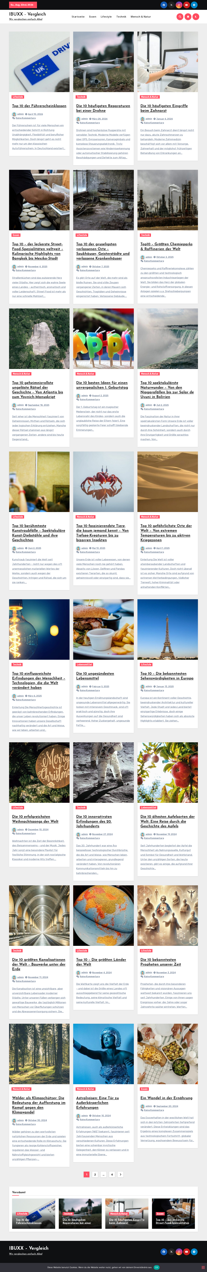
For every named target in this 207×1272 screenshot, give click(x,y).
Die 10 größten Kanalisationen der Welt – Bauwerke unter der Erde (38, 964)
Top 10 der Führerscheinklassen (39, 106)
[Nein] (203, 1267)
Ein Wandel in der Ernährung (166, 1098)
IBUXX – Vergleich (28, 1248)
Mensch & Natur (141, 16)
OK (156, 1267)
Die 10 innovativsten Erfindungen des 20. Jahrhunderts (94, 821)
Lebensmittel (84, 664)
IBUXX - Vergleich (27, 14)
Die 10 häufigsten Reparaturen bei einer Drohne (77, 1223)
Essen (92, 16)
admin (20, 114)
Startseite (78, 16)
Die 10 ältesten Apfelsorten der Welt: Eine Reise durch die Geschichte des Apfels (167, 821)
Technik (121, 16)
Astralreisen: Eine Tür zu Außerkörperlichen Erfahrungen (97, 1102)
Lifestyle (106, 16)
